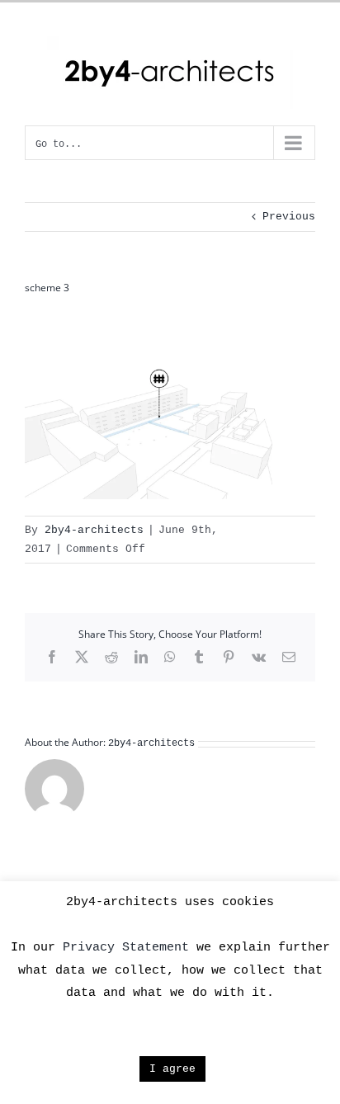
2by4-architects (94, 530)
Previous (288, 216)
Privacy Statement (126, 948)
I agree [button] (172, 1069)
